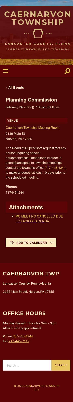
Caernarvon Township (38, 18)
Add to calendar (31, 243)
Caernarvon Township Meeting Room (32, 127)
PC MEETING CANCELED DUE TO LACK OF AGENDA (39, 218)
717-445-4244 (60, 49)
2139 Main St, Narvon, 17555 (27, 49)
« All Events (15, 87)
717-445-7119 (19, 341)
